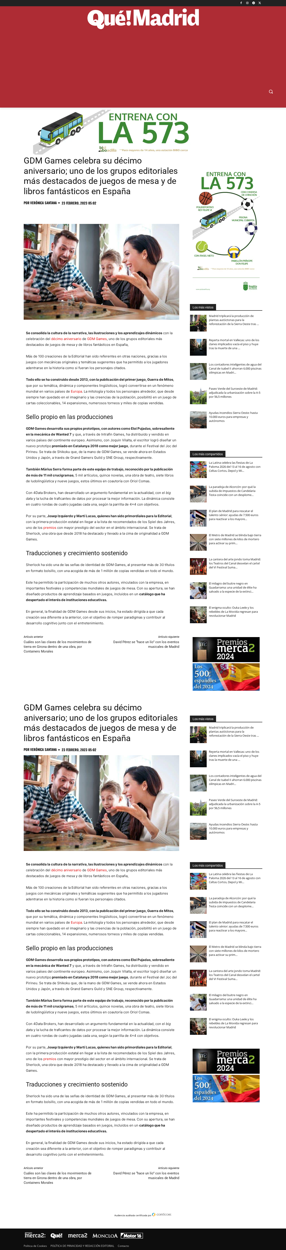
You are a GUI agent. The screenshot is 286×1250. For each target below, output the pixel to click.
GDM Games (97, 339)
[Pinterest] (48, 212)
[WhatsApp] (59, 212)
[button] (270, 91)
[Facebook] (241, 3)
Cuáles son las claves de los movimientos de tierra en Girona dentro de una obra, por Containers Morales (57, 646)
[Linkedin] (79, 212)
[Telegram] (253, 3)
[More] (100, 212)
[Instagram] (247, 3)
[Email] (89, 212)
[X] (259, 3)
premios (49, 527)
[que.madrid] (143, 19)
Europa (76, 391)
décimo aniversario (66, 339)
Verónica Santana (43, 202)
